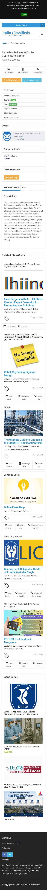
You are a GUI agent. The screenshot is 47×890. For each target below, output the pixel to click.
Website (7, 159)
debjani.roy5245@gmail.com (27, 133)
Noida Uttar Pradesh (13, 536)
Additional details (11, 187)
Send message (11, 177)
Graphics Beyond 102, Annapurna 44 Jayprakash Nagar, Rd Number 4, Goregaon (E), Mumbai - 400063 (23, 337)
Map (24, 187)
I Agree (24, 15)
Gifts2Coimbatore (10, 156)
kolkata (7, 407)
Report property (32, 80)
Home (4, 43)
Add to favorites (12, 80)
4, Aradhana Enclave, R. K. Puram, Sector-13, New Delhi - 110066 (22, 265)
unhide (21, 136)
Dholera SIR (9, 819)
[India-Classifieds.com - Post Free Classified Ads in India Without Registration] (17, 33)
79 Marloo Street (11, 475)
